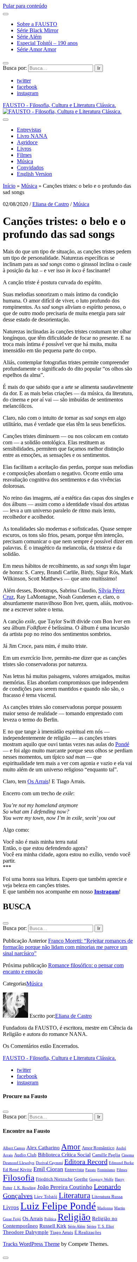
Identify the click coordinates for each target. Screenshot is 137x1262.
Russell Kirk (52, 1226)
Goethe (81, 1179)
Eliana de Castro (50, 204)
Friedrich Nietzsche (54, 1179)
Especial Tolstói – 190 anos (47, 43)
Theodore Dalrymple (25, 1232)
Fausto (90, 1170)
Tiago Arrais (61, 1232)
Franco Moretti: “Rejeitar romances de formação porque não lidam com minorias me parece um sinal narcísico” (68, 947)
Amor (70, 1146)
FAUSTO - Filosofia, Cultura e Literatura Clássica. (59, 1058)
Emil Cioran (48, 1169)
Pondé (122, 744)
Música (25, 161)
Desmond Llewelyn (18, 1163)
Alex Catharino (43, 1147)
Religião (74, 1217)
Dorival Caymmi (49, 1163)
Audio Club (25, 1154)
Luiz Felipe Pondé (58, 1205)
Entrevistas (29, 130)
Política (50, 1219)
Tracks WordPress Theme (31, 1244)
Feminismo (106, 1170)
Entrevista (74, 1169)
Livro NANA (32, 136)
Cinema (128, 1155)
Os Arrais (37, 781)
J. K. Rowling (25, 1188)
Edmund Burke (121, 1163)
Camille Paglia (106, 1154)
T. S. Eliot (106, 1226)
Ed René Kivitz (17, 1169)
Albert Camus (14, 1148)
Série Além (29, 37)
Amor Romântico (98, 1147)
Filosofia (18, 1177)
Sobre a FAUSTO (37, 24)
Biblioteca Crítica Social (64, 1154)
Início (9, 186)
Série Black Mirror (37, 30)
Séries (91, 1226)
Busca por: (15, 68)
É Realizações (87, 1232)
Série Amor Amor (36, 49)
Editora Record (85, 1161)
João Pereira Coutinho (64, 1187)
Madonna (105, 1208)
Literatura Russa (107, 1196)
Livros (24, 149)
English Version (34, 174)
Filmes (24, 155)
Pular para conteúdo (25, 6)
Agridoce (27, 142)
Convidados (30, 168)
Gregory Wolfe (101, 1179)
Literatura (74, 1195)
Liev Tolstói (45, 1196)
